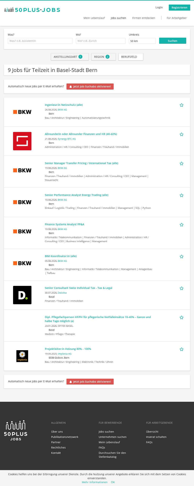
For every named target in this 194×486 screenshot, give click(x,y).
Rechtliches (58, 447)
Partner (56, 442)
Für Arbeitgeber (177, 18)
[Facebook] (13, 448)
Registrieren (179, 7)
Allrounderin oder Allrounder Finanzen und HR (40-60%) (81, 134)
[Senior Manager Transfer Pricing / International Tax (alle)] (22, 170)
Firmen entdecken (143, 18)
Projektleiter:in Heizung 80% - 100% (68, 349)
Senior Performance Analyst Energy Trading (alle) (76, 195)
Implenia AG (64, 353)
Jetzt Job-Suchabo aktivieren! (92, 86)
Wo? (78, 34)
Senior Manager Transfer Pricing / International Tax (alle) (81, 163)
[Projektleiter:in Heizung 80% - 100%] (22, 356)
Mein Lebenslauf (94, 18)
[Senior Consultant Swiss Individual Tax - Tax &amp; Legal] (22, 294)
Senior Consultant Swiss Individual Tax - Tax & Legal (78, 288)
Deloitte (62, 292)
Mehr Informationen (95, 482)
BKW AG (62, 109)
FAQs (102, 447)
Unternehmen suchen (113, 437)
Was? (11, 34)
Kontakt (56, 453)
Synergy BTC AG (67, 138)
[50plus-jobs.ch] (32, 10)
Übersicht (152, 431)
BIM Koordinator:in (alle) (61, 256)
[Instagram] (18, 448)
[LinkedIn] (6, 448)
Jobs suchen (118, 18)
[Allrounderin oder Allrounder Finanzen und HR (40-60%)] (22, 141)
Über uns (57, 431)
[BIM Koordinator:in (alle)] (22, 263)
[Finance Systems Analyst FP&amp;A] (22, 231)
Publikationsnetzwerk (64, 437)
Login (159, 7)
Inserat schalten (156, 437)
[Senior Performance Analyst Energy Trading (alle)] (22, 202)
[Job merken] (182, 104)
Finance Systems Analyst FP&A (64, 224)
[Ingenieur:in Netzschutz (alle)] (22, 111)
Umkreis (134, 34)
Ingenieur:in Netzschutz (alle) (64, 105)
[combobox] (40, 41)
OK (113, 482)
